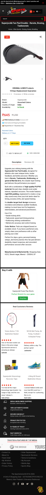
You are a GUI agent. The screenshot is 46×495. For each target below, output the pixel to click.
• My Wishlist (6, 461)
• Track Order (6, 458)
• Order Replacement (28, 452)
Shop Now (23, 298)
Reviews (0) (29, 162)
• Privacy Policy (7, 466)
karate (30, 260)
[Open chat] (40, 489)
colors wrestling (25, 262)
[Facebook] (18, 483)
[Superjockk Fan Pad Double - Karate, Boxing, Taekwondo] (23, 54)
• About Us (5, 455)
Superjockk (22, 100)
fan (17, 260)
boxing (37, 260)
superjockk (11, 260)
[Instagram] (14, 483)
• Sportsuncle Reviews (28, 455)
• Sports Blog (25, 466)
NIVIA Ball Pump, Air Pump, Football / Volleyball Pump (34, 334)
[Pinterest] (32, 483)
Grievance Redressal (32, 479)
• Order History (6, 463)
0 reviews (17, 94)
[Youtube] (22, 483)
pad (20, 260)
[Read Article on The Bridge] (15, 447)
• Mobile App (25, 463)
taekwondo (6, 262)
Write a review (28, 94)
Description (16, 162)
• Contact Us (5, 452)
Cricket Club (19, 3)
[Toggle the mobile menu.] (3, 11)
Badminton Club (10, 3)
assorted (14, 262)
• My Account (25, 461)
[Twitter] (27, 483)
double (25, 260)
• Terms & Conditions (28, 458)
